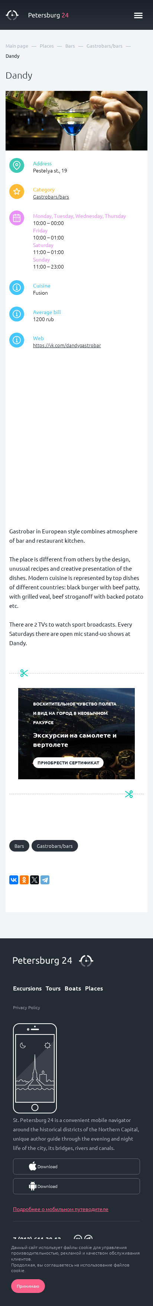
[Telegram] (44, 879)
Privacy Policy (26, 1007)
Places (94, 988)
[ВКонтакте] (13, 879)
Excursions (27, 988)
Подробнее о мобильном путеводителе (60, 1208)
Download (48, 1166)
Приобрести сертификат (68, 762)
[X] (34, 879)
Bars (19, 845)
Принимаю (28, 1286)
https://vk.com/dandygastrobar (67, 345)
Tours (53, 988)
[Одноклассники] (24, 879)
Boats (73, 988)
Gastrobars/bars (51, 196)
